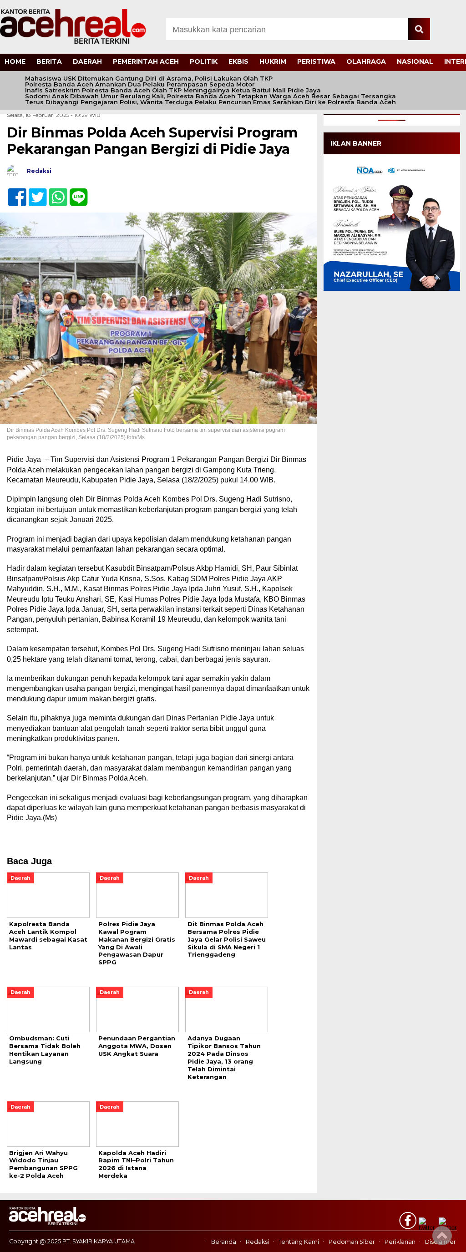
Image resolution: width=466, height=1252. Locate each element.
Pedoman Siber (352, 1241)
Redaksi (257, 1241)
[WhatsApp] (54, 192)
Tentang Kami (299, 1241)
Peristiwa (316, 61)
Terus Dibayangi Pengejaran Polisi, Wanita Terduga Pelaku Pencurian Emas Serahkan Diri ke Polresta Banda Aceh (210, 102)
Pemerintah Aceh (146, 61)
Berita (49, 61)
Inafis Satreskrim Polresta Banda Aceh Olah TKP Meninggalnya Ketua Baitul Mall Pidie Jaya (173, 90)
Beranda (223, 1241)
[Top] (442, 1238)
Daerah (87, 61)
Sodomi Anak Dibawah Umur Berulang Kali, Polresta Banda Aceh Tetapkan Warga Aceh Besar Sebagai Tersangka (210, 96)
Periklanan (400, 1241)
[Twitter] (34, 192)
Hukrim (272, 61)
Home (15, 61)
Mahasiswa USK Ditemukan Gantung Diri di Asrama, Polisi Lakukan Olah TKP (149, 78)
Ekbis (238, 61)
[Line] (75, 192)
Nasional (415, 61)
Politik (204, 61)
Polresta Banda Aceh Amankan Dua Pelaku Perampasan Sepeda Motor (140, 84)
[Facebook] (13, 192)
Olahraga (366, 61)
